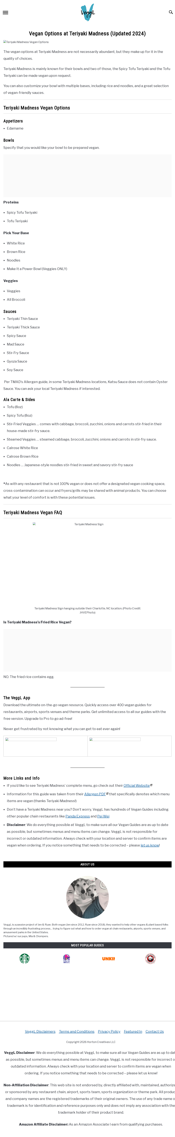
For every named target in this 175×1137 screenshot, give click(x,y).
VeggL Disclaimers (40, 1031)
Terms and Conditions (77, 1031)
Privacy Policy (109, 1031)
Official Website (137, 785)
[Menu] (5, 13)
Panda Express (77, 816)
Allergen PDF (95, 794)
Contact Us (155, 1031)
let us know (150, 845)
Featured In (133, 1031)
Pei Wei (103, 816)
